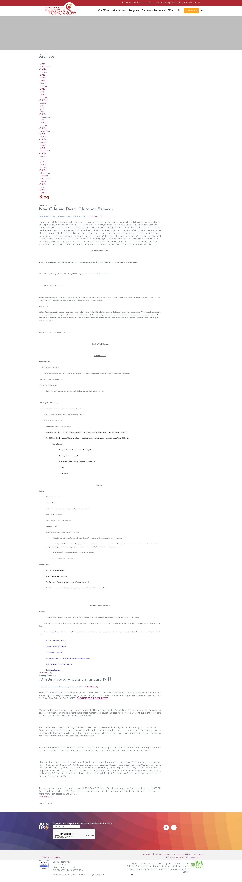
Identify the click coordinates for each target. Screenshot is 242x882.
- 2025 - (42, 63)
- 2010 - (42, 184)
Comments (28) (91, 686)
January (43, 72)
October (44, 175)
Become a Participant (133, 2)
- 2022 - (42, 75)
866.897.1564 (77, 870)
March (43, 77)
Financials (179, 857)
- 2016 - (42, 133)
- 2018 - (42, 114)
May (42, 111)
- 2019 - (42, 100)
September (45, 66)
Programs (134, 10)
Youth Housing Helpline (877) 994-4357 (174, 2)
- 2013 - (42, 153)
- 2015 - (42, 139)
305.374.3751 (59, 870)
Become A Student (48, 857)
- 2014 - (42, 147)
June (42, 91)
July (41, 105)
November (45, 131)
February (44, 86)
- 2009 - (42, 189)
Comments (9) (95, 216)
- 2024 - (42, 69)
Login (150, 2)
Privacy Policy (189, 857)
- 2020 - (42, 89)
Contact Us (170, 857)
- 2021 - (42, 80)
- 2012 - (42, 170)
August (43, 103)
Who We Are (119, 10)
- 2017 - (42, 128)
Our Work (103, 10)
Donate (190, 10)
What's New (175, 10)
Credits (198, 857)
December (45, 173)
